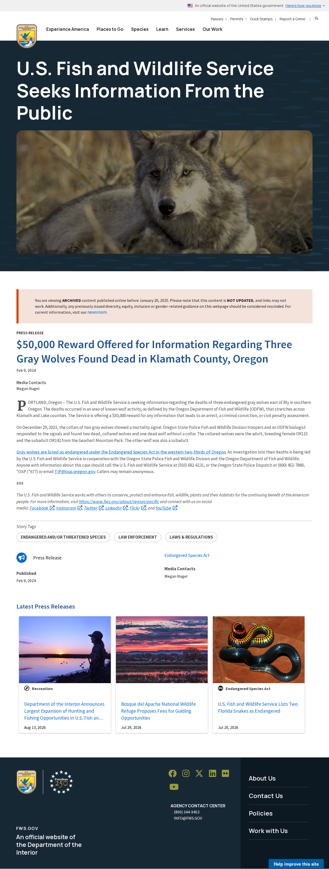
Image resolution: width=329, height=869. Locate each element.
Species (140, 29)
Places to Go (110, 29)
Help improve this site (296, 864)
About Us (262, 778)
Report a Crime (292, 18)
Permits (236, 18)
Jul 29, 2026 (131, 727)
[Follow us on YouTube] (175, 787)
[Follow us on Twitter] (201, 774)
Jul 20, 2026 (228, 727)
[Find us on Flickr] (227, 774)
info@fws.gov (188, 818)
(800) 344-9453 (186, 811)
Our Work (212, 29)
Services (185, 29)
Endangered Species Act (186, 555)
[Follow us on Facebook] (174, 774)
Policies (261, 813)
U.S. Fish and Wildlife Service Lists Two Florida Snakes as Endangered (258, 707)
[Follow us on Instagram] (187, 774)
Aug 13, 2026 (35, 727)
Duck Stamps (261, 18)
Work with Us (268, 830)
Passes (217, 18)
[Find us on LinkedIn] (214, 774)
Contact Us (266, 795)
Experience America (67, 29)
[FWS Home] (26, 36)
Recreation (42, 688)
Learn (162, 29)
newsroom (97, 312)
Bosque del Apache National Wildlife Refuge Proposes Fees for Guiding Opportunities (158, 711)
